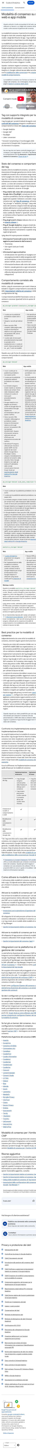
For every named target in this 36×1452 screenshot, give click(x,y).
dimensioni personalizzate (14, 617)
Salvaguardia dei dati (11, 1250)
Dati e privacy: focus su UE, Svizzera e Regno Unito (19, 1370)
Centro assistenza (7, 7)
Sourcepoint (7, 1111)
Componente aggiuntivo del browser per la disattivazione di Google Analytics (18, 1283)
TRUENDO (6, 1116)
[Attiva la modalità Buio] (18, 1445)
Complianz (6, 1051)
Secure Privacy (8, 1105)
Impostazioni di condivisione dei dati (16, 1380)
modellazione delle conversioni (16, 73)
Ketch (5, 1089)
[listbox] (9, 1445)
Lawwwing (6, 1092)
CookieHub (7, 1062)
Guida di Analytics (13, 3)
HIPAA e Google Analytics (13, 1376)
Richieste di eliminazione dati (14, 1315)
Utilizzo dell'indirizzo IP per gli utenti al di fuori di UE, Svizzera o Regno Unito (19, 1385)
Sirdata (5, 1108)
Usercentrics (7, 1124)
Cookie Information (10, 1057)
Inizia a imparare (8, 1433)
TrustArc (6, 1119)
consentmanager (9, 1073)
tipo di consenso (22, 201)
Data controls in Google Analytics (15, 1365)
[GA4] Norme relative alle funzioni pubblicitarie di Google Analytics (19, 1297)
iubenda (5, 1086)
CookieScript (7, 1065)
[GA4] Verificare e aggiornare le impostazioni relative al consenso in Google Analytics (19, 1270)
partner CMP (12, 1031)
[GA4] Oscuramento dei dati (14, 1258)
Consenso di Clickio (10, 1046)
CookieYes (6, 1067)
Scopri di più (22, 156)
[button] (3, 2)
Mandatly (6, 1094)
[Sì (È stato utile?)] (34, 1201)
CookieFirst (7, 1054)
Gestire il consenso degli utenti (18, 84)
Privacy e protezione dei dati (16, 1245)
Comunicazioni (19, 7)
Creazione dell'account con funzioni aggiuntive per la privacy (16, 1337)
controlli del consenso (10, 124)
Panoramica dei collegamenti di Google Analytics (17, 1331)
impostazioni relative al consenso (18, 291)
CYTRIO (5, 1078)
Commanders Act (9, 1049)
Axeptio (6, 1040)
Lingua (7, 1442)
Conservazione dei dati (12, 1310)
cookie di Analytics (11, 556)
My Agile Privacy (8, 1097)
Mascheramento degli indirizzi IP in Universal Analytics (18, 1290)
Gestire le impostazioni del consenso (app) (18, 941)
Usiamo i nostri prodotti (12, 1306)
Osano (5, 1103)
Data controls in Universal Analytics (16, 1360)
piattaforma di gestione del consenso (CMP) (17, 978)
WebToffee (7, 1127)
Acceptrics (7, 1043)
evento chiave (10, 222)
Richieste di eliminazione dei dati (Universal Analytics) (18, 1320)
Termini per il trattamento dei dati (15, 1302)
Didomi (5, 1081)
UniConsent (7, 1121)
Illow (4, 1084)
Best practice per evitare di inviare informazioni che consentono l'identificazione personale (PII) (19, 1345)
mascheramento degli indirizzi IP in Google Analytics (11, 474)
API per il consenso (8, 965)
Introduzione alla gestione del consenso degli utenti (19, 1264)
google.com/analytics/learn (16, 1414)
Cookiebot (6, 1059)
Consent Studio (8, 1076)
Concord (6, 1070)
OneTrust (6, 1100)
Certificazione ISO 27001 (13, 1325)
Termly (5, 1113)
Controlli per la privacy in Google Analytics (18, 1254)
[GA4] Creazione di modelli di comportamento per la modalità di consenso (19, 1277)
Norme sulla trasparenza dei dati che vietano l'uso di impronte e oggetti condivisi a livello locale (19, 1354)
